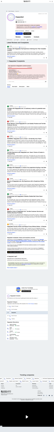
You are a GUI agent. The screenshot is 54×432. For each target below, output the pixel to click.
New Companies (40, 392)
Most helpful (14, 86)
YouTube (49, 395)
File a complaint (27, 33)
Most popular (22, 86)
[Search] (25, 81)
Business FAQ (34, 385)
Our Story (2, 385)
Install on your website (26, 291)
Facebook (44, 395)
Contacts (36, 37)
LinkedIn (52, 395)
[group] (9, 40)
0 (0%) (14, 71)
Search (50, 1)
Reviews (18, 37)
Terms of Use (51, 385)
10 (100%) (15, 72)
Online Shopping (31, 303)
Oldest (28, 86)
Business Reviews (40, 393)
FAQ (16, 385)
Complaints (27, 37)
